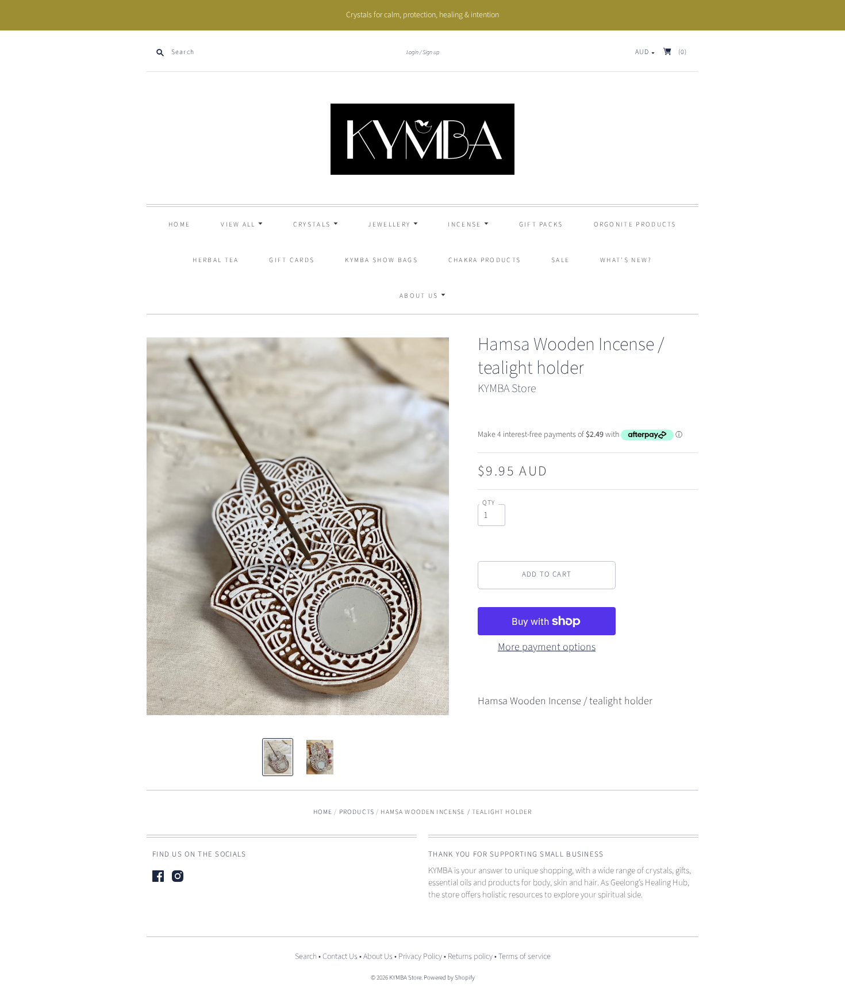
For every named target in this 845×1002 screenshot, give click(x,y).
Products (356, 812)
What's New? (626, 260)
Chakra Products (484, 260)
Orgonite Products (635, 224)
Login (412, 52)
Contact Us (340, 956)
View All (239, 224)
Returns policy (470, 956)
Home (179, 224)
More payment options (547, 647)
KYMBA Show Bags (381, 260)
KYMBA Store (507, 389)
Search (306, 956)
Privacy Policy (420, 956)
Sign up (430, 52)
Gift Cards (291, 260)
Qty (489, 503)
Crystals (313, 224)
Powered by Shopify (449, 977)
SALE (560, 260)
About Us (420, 296)
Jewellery (390, 224)
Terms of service (524, 956)
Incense (465, 224)
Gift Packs (541, 224)
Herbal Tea (216, 260)
